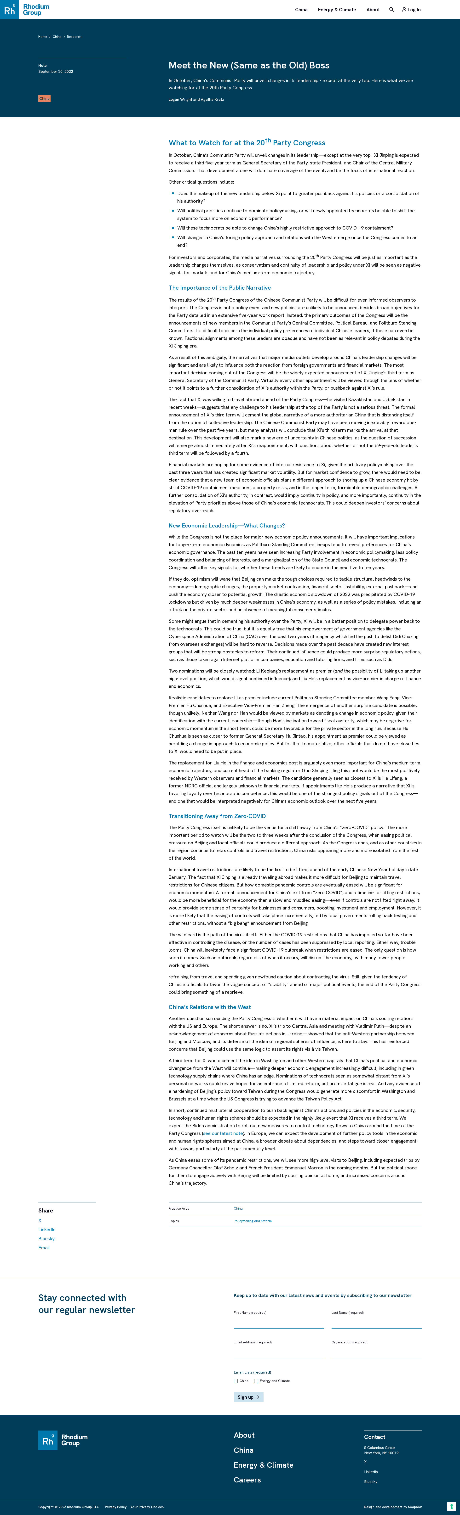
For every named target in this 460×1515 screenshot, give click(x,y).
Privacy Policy (115, 1507)
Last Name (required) (348, 1312)
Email (44, 1248)
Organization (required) (350, 1342)
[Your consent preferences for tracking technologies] (451, 1506)
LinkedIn (46, 1229)
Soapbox (415, 1507)
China (301, 9)
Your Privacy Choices (147, 1507)
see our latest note (223, 1133)
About (373, 9)
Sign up (245, 1397)
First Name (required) (250, 1312)
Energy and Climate (275, 1381)
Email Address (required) (253, 1342)
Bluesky (46, 1238)
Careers (247, 1480)
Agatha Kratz (212, 99)
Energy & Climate (337, 9)
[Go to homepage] (27, 9)
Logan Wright (180, 99)
